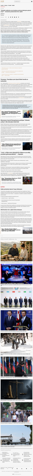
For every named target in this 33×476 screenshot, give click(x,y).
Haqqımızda (3, 467)
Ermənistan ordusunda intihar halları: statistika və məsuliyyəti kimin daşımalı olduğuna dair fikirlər (15, 354)
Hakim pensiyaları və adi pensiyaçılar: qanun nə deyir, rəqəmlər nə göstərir (13, 400)
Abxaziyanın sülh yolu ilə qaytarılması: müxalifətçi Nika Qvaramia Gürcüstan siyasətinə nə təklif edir (16, 285)
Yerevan (2, 15)
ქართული (6, 5)
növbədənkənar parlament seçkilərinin (14, 83)
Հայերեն (2, 5)
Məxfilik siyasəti (11, 467)
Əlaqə (6, 467)
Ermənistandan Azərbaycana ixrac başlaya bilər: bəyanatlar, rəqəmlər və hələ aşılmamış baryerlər (28, 454)
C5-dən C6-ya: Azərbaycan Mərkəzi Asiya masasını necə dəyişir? (11, 308)
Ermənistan (3, 6)
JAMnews (2, 13)
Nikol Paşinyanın (21, 97)
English (13, 5)
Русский (9, 5)
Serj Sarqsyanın (10, 173)
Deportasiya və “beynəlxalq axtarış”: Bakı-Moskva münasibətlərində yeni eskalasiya (14, 377)
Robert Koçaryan (6, 25)
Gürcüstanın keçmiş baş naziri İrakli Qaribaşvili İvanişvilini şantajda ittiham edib (13, 331)
